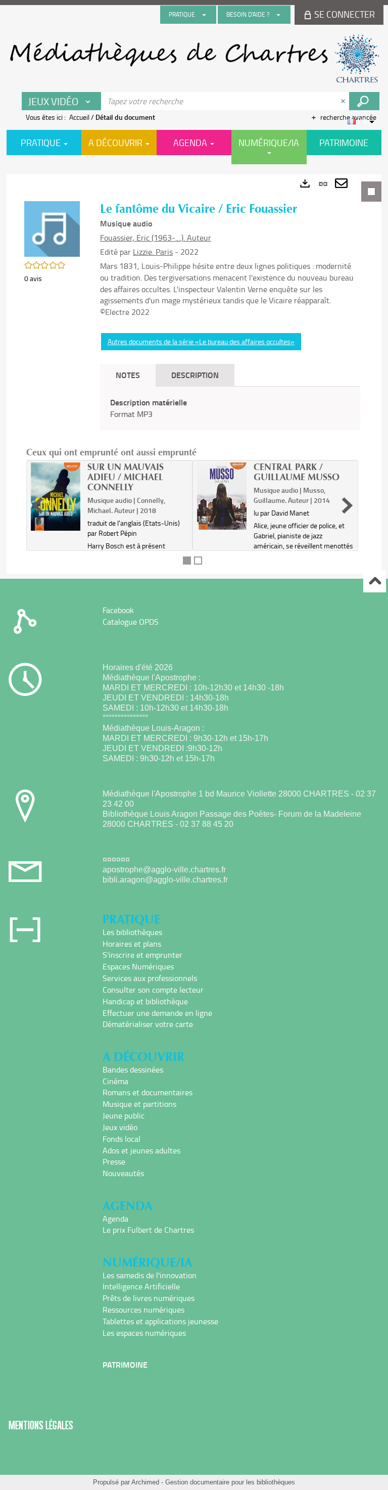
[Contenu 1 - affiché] (187, 560)
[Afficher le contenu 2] (198, 560)
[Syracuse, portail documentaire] (194, 58)
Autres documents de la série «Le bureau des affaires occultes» (201, 341)
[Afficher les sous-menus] (204, 15)
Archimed (145, 1482)
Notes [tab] (128, 375)
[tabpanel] (194, 374)
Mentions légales (41, 1425)
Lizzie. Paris (153, 251)
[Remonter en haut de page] (374, 581)
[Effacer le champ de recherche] (344, 101)
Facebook (118, 610)
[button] (52, 228)
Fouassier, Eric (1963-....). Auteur (155, 237)
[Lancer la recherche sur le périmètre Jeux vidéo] (364, 101)
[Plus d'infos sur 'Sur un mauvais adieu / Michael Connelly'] (55, 496)
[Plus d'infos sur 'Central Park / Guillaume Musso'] (222, 496)
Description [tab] (195, 375)
